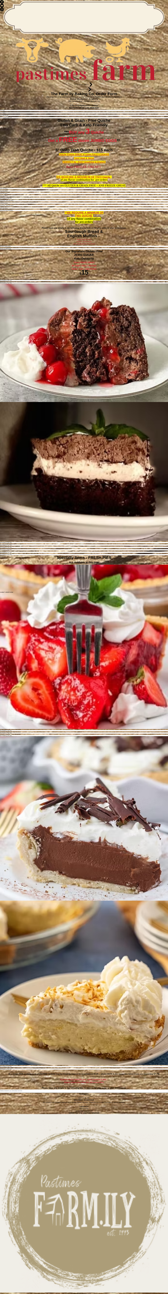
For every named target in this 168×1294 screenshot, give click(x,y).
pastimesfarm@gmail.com (84, 1111)
